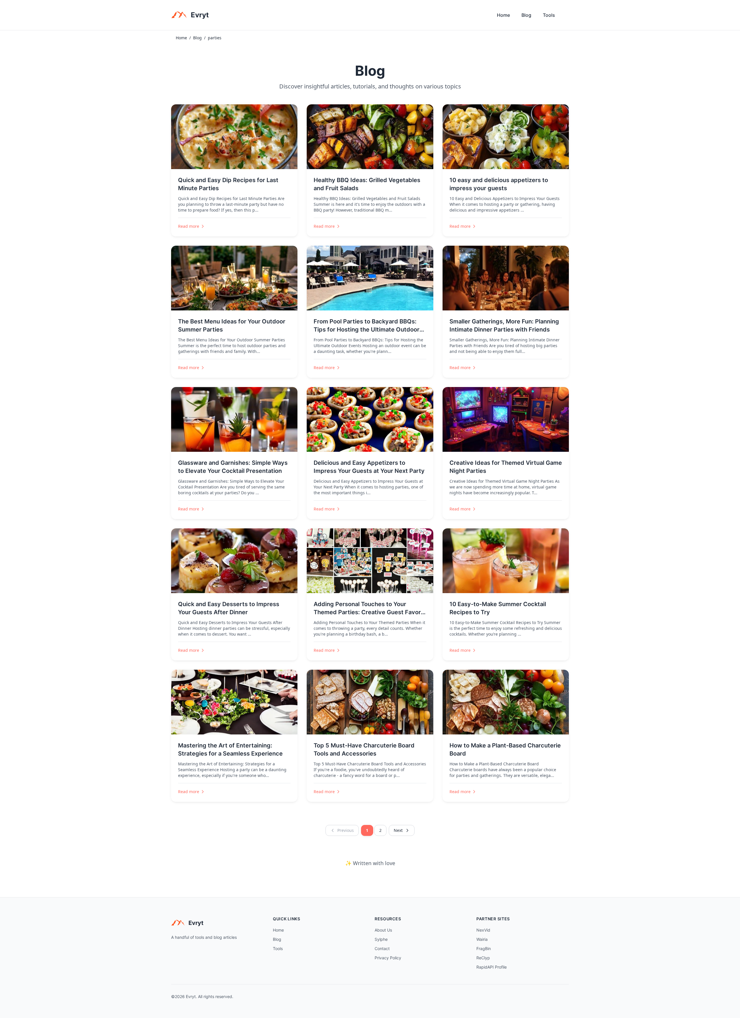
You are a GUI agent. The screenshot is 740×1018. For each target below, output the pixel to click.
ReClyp (483, 957)
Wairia (482, 939)
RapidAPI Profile (491, 967)
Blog (526, 15)
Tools (549, 15)
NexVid (483, 930)
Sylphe (381, 939)
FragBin (483, 948)
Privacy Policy (388, 957)
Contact (382, 948)
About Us (383, 930)
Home (503, 15)
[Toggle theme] (566, 16)
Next (398, 830)
